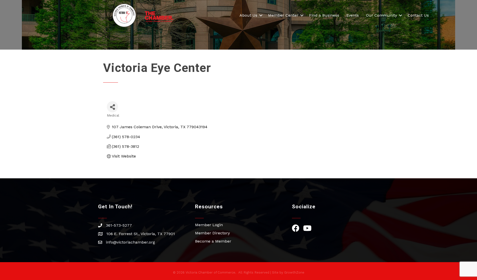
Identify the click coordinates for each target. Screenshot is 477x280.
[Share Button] (112, 106)
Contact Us (418, 15)
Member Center (283, 15)
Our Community (381, 15)
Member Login (209, 224)
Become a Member (213, 241)
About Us (248, 15)
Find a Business (324, 15)
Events (352, 15)
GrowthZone (294, 272)
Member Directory (212, 233)
